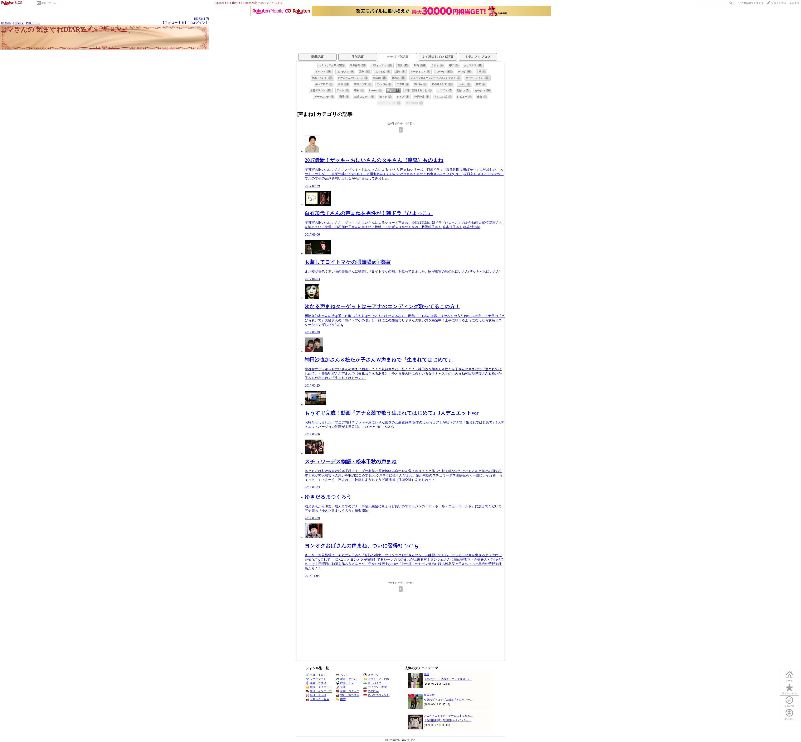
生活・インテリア (321, 691)
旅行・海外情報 (349, 695)
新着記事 (789, 706)
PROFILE (33, 23)
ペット (344, 674)
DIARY (18, 23)
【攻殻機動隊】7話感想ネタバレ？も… (447, 720)
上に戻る (789, 718)
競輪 (426, 674)
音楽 (343, 687)
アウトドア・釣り (378, 678)
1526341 (199, 18)
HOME (6, 23)
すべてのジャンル (378, 695)
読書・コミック (349, 691)
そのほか (373, 691)
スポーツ (373, 674)
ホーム (789, 680)
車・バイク (374, 683)
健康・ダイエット (321, 687)
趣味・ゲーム (48, 2)
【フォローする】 (174, 22)
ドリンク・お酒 (319, 699)
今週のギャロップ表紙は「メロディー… (448, 699)
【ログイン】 (199, 22)
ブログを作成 (778, 2)
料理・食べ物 (318, 695)
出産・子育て (318, 674)
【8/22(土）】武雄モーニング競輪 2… (448, 679)
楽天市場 (794, 2)
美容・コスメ (318, 683)
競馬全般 (429, 694)
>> (751, 2)
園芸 (343, 699)
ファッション (318, 678)
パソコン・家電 (377, 687)
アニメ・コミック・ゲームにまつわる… (448, 715)
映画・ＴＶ (347, 683)
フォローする (789, 693)
